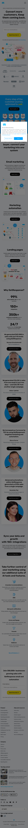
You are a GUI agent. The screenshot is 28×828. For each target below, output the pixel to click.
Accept (18, 138)
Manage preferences (9, 138)
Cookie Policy (16, 133)
